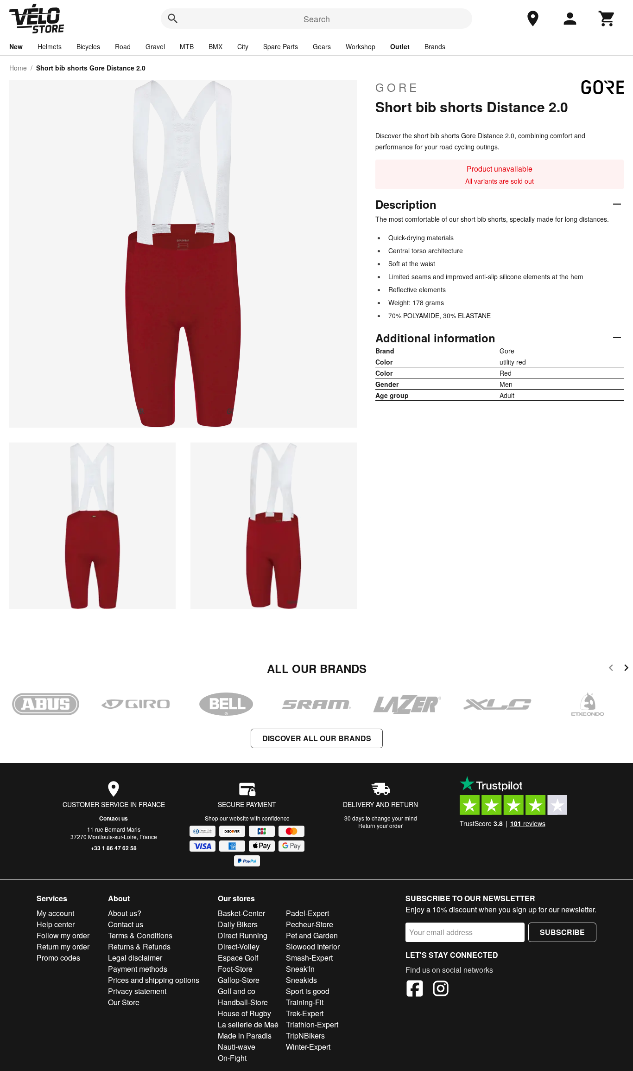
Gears (322, 46)
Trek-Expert (304, 1013)
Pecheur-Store (309, 924)
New (16, 46)
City (242, 46)
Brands (434, 46)
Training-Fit (304, 1002)
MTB (187, 46)
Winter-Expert (308, 1046)
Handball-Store (243, 1002)
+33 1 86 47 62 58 (114, 848)
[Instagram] (440, 989)
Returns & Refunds (139, 946)
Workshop (360, 46)
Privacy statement (137, 991)
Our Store (123, 1002)
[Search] (172, 18)
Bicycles (88, 46)
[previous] (611, 669)
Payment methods (137, 968)
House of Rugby (244, 1013)
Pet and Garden (312, 935)
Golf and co (236, 991)
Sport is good (307, 991)
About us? (124, 913)
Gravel (155, 46)
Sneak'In (300, 968)
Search (317, 19)
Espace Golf (238, 957)
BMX (215, 46)
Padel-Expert (307, 913)
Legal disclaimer (135, 957)
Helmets (50, 46)
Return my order (63, 946)
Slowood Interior (313, 946)
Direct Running (242, 935)
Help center (56, 924)
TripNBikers (305, 1035)
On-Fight (232, 1057)
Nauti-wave (236, 1046)
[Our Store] (533, 18)
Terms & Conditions (140, 935)
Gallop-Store (239, 980)
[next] (626, 669)
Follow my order (63, 935)
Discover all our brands (316, 738)
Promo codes (58, 957)
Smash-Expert (309, 957)
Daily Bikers (238, 924)
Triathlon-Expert (312, 1024)
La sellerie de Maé (248, 1024)
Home (18, 67)
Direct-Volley (239, 946)
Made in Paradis (245, 1035)
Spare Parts (280, 46)
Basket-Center (241, 913)
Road (123, 46)
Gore (397, 87)
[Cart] (607, 18)
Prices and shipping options (153, 980)
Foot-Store (235, 968)
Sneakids (301, 980)
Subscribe (562, 932)
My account (55, 913)
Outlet (400, 46)
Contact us (113, 818)
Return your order (380, 825)
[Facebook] (414, 989)
